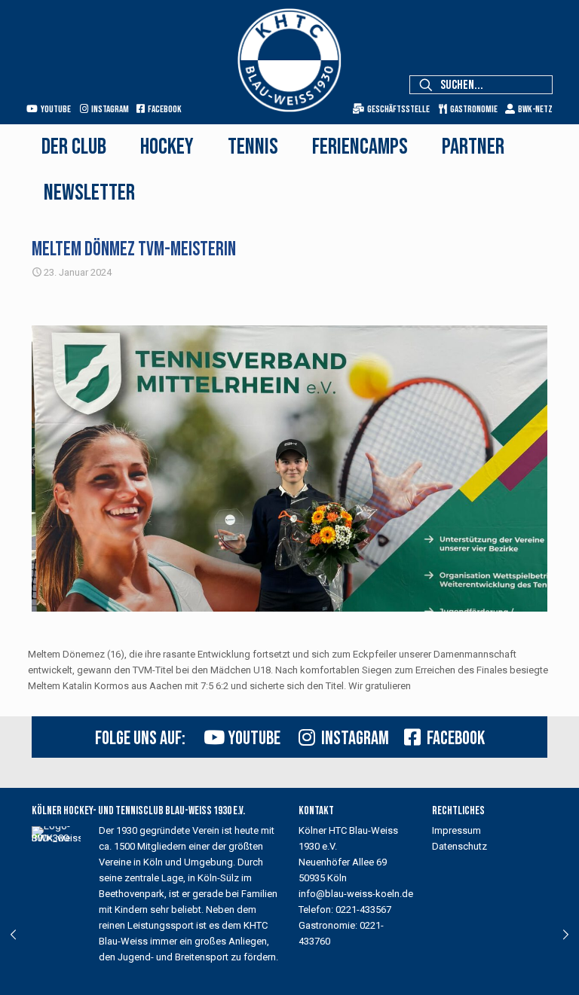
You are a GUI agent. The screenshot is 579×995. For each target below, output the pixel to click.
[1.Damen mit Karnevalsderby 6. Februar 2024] (566, 935)
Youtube (54, 109)
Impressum (456, 830)
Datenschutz (459, 846)
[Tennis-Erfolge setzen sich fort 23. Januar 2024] (13, 935)
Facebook (163, 109)
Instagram (108, 109)
